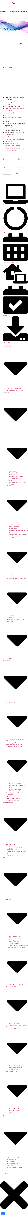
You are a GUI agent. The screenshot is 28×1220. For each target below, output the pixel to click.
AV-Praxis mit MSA (14, 471)
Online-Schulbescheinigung (17, 739)
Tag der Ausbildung (12, 1163)
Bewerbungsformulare (15, 783)
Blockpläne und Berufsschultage (14, 97)
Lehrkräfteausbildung (15, 1066)
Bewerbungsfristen (10, 102)
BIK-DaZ (11, 617)
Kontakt (7, 121)
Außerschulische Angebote (14, 1167)
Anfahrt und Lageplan (12, 800)
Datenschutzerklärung (11, 128)
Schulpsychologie (11, 846)
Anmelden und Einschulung (14, 744)
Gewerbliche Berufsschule (13, 388)
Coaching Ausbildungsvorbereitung (16, 851)
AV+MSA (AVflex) (14, 523)
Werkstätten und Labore (16, 984)
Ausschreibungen (14, 1108)
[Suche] (1, 1217)
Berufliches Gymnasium (16, 473)
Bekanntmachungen (15, 1110)
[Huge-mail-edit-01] (24, 43)
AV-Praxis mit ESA (14, 525)
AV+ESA (11, 576)
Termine (7, 104)
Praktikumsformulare (15, 789)
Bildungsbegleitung (11, 849)
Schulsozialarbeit (11, 844)
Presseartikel (13, 1114)
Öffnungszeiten (10, 741)
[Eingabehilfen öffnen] (3, 1213)
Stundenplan (9, 99)
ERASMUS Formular (15, 791)
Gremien (11, 1112)
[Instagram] (21, 43)
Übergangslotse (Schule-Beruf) (15, 848)
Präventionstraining (12, 855)
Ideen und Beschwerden (13, 798)
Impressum (8, 125)
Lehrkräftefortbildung (15, 1067)
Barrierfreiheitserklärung (12, 130)
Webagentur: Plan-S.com (19, 67)
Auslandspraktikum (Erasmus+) (15, 1158)
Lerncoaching (10, 1161)
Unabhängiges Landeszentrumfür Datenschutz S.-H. (14, 133)
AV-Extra (12, 575)
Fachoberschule (14, 475)
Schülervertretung (14, 1023)
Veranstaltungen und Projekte (18, 1025)
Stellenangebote (14, 1069)
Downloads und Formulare (13, 106)
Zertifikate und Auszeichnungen (18, 945)
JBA (7, 853)
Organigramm (13, 940)
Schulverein (9, 1165)
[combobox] (14, 1173)
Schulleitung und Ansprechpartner (15, 123)
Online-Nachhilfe (11, 1159)
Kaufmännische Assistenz (16, 476)
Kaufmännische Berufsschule (14, 390)
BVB (10, 658)
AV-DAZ (11, 615)
